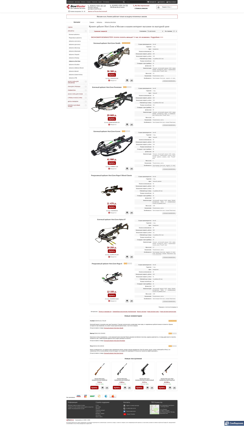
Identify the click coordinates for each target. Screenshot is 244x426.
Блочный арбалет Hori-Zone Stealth (107, 43)
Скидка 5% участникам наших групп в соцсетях (80, 407)
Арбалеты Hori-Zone (74, 61)
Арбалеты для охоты (74, 44)
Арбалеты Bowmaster (75, 51)
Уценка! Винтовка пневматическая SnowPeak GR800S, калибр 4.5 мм (122, 380)
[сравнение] (131, 80)
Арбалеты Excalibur (74, 64)
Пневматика (72, 90)
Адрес (100, 2)
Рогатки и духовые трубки (74, 106)
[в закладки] (127, 80)
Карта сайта (99, 416)
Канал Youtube (131, 414)
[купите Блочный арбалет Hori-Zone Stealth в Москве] (111, 58)
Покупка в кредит (100, 410)
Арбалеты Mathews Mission (76, 68)
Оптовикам (106, 2)
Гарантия (98, 412)
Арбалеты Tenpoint (74, 54)
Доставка (77, 2)
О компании (70, 2)
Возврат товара (100, 413)
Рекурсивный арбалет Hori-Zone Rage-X (107, 264)
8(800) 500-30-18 (98, 6)
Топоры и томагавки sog (105, 311)
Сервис (89, 2)
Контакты (98, 415)
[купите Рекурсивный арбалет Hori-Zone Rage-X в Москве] (111, 278)
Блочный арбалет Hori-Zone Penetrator (107, 87)
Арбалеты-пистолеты (75, 41)
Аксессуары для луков (75, 94)
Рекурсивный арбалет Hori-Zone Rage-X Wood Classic (111, 175)
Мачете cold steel (141, 311)
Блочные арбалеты (74, 34)
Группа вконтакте (131, 411)
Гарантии (94, 2)
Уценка (70, 27)
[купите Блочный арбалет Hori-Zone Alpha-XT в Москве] (111, 234)
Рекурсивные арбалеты (75, 38)
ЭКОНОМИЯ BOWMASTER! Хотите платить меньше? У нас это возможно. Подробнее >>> (127, 37)
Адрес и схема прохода (132, 405)
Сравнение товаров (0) (100, 31)
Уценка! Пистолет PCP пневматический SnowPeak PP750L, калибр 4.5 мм (167, 380)
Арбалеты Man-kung (74, 48)
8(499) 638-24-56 (120, 6)
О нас (97, 405)
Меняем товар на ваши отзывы (76, 405)
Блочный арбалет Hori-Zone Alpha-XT (111, 219)
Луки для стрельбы (74, 86)
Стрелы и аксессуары (75, 97)
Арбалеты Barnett (73, 71)
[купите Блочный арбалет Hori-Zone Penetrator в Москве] (111, 102)
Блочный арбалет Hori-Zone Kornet (107, 131)
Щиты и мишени (73, 101)
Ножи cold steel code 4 (153, 311)
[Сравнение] (107, 387)
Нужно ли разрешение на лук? (76, 408)
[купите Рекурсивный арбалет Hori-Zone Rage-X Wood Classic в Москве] (111, 190)
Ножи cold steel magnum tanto (168, 311)
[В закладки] (102, 387)
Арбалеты (71, 31)
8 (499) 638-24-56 (131, 408)
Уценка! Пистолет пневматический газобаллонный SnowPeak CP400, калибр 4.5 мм (144, 380)
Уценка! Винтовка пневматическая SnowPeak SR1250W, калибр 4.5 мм (99, 380)
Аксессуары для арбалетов (73, 82)
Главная (92, 22)
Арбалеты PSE (73, 78)
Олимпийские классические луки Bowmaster (124, 311)
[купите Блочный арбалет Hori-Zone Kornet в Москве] (111, 146)
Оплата (83, 2)
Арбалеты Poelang (74, 58)
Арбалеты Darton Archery (75, 74)
